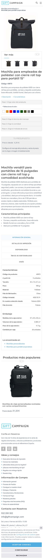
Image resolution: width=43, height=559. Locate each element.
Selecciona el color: (9, 106)
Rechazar (21, 555)
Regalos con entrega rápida (12, 470)
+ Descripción (6, 97)
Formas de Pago (8, 496)
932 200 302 (7, 513)
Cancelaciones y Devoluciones (13, 493)
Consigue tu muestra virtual (12, 487)
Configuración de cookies (26, 535)
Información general (9, 481)
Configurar (21, 550)
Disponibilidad (21, 250)
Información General (21, 237)
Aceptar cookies (21, 545)
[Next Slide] (38, 54)
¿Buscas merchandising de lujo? (14, 467)
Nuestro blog (7, 473)
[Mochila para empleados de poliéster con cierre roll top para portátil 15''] (21, 31)
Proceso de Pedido (9, 484)
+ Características (19, 97)
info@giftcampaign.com (12, 517)
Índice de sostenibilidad (21, 256)
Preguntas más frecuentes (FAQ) (14, 501)
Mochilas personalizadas (9, 8)
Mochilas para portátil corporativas (13, 10)
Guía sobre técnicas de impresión (14, 459)
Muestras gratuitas (9, 499)
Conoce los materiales (10, 462)
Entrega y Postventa (9, 490)
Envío (21, 262)
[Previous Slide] (36, 54)
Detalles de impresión (21, 243)
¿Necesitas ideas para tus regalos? (14, 464)
